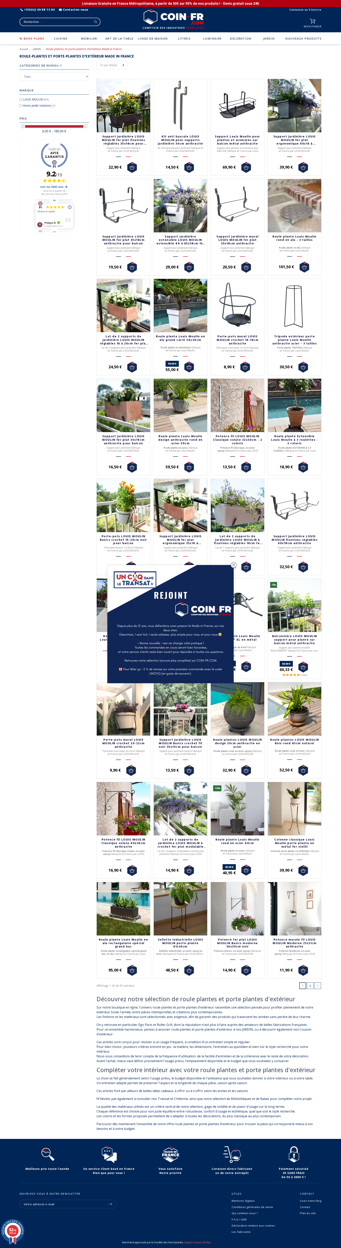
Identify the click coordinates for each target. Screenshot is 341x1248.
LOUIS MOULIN (36, 99)
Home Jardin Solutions (39, 105)
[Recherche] (95, 22)
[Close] (233, 565)
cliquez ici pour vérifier (197, 1242)
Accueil (24, 49)
